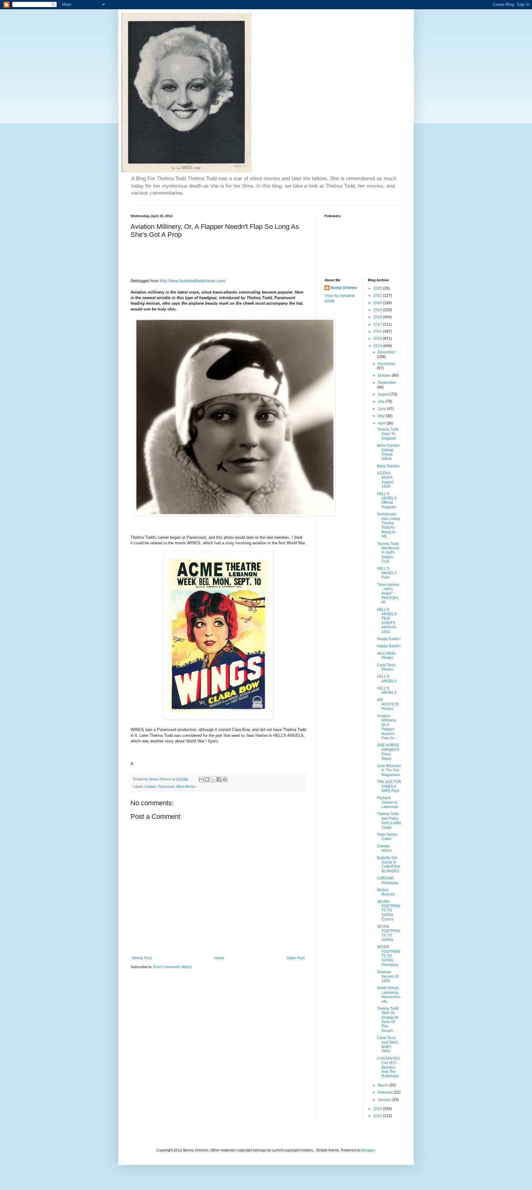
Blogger (368, 1150)
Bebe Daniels (388, 466)
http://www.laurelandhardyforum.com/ (193, 280)
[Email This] (201, 779)
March (383, 1085)
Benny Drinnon (344, 288)
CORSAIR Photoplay (387, 880)
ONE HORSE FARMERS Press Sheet (388, 752)
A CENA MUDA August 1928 (385, 480)
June (382, 409)
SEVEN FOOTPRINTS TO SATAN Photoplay (388, 956)
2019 (378, 310)
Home (219, 958)
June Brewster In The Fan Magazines (389, 770)
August (384, 394)
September (387, 382)
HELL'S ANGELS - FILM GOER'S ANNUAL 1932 (388, 620)
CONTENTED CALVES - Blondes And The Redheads (388, 1067)
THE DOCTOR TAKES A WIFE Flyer (389, 786)
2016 (378, 331)
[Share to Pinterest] (225, 779)
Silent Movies (186, 786)
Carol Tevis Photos (386, 667)
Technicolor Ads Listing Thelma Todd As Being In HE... (388, 525)
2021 (378, 295)
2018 (378, 317)
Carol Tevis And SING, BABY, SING (388, 1044)
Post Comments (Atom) (172, 967)
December (386, 352)
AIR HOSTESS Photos (388, 704)
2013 (378, 1109)
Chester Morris (384, 848)
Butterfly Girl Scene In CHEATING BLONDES (388, 864)
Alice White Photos (386, 655)
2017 (378, 324)
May (382, 416)
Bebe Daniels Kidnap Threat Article (388, 452)
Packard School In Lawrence (387, 802)
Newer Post (141, 958)
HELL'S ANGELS (387, 678)
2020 (378, 303)
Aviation (150, 786)
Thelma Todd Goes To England (388, 434)
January (385, 1100)
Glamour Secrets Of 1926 (388, 976)
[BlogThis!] (207, 779)
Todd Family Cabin (387, 836)
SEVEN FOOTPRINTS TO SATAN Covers (388, 911)
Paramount (166, 786)
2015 (378, 338)
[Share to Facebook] (219, 779)
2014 (378, 346)
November (386, 364)
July (381, 401)
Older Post (295, 958)
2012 (378, 1116)
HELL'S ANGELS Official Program (387, 500)
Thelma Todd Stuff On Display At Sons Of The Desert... (388, 1019)
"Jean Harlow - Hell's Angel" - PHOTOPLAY (388, 594)
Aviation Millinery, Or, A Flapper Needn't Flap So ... (387, 727)
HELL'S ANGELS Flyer (387, 572)
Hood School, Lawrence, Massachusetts (389, 994)
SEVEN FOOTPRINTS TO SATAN (388, 933)
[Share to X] (213, 779)
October (385, 375)
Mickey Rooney (386, 892)
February (386, 1092)
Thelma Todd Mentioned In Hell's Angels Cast (388, 553)
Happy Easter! (389, 639)
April (382, 423)
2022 (378, 288)
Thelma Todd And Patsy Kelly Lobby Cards (389, 820)
